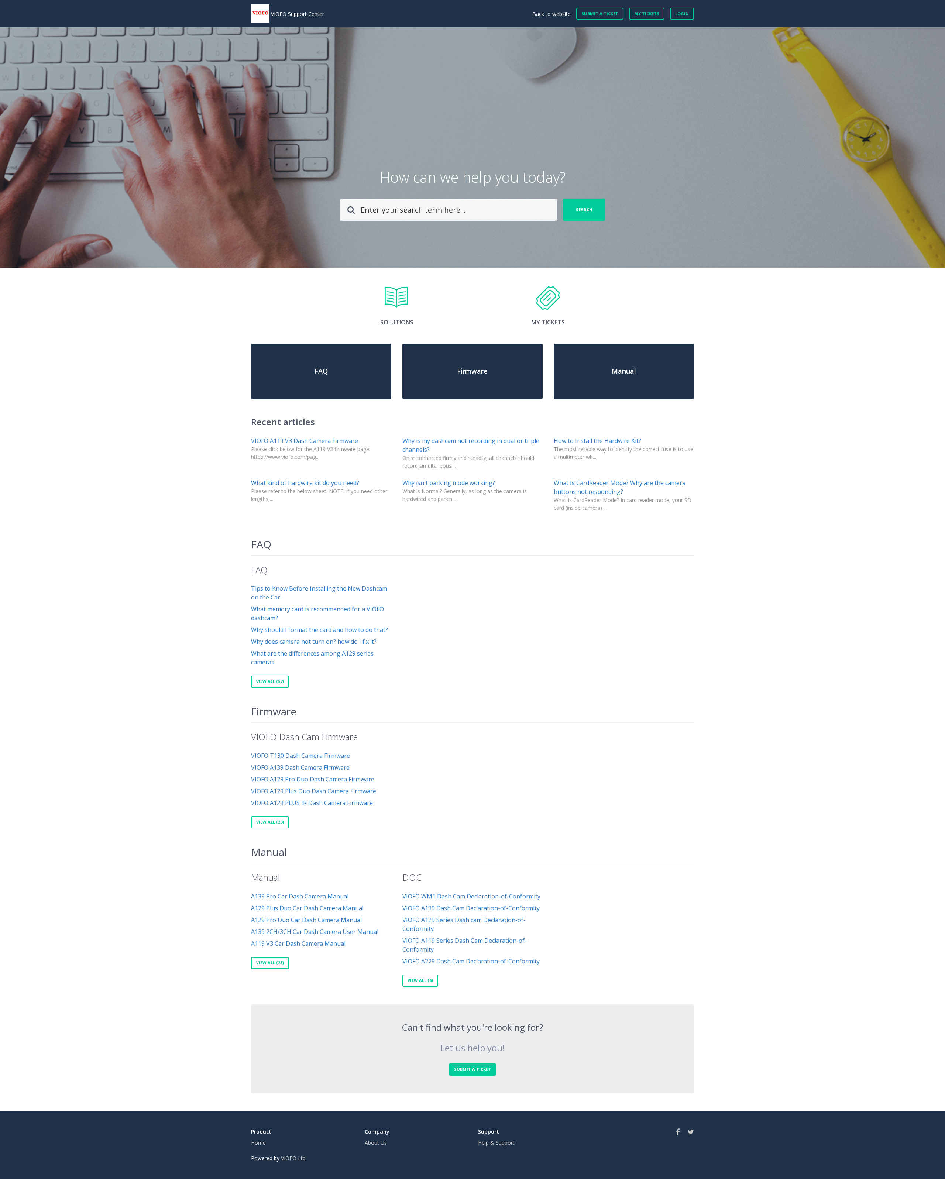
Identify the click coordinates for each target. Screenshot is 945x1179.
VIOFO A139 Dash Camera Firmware (300, 767)
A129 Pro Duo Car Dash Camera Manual (306, 920)
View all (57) (270, 681)
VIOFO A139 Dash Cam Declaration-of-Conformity (471, 908)
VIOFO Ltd (293, 1158)
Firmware (273, 711)
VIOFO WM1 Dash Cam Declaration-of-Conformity (471, 896)
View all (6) (420, 980)
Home (258, 1142)
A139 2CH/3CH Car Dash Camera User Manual (314, 932)
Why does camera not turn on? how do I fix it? (314, 641)
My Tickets (646, 13)
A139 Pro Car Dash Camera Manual (299, 896)
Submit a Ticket (472, 1069)
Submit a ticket (599, 13)
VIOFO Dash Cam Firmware (304, 737)
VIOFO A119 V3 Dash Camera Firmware (304, 441)
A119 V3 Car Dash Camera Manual (298, 943)
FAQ (261, 544)
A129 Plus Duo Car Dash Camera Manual (307, 908)
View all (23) (270, 962)
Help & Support (496, 1142)
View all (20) (270, 822)
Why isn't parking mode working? (448, 483)
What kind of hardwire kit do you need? (305, 483)
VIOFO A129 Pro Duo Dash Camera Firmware (312, 779)
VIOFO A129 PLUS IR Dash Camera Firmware (312, 803)
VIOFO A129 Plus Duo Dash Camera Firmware (313, 791)
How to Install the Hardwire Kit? (597, 441)
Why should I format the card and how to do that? (319, 630)
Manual (269, 852)
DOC (412, 877)
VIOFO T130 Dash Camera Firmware (300, 756)
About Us (376, 1142)
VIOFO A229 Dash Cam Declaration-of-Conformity (471, 961)
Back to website (551, 13)
